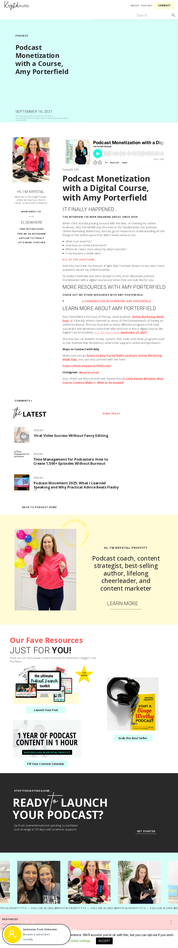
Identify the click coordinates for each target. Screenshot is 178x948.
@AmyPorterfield (89, 372)
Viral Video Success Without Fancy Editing (71, 435)
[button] (45, 929)
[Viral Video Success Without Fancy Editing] (21, 435)
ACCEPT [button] (104, 941)
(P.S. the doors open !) (121, 333)
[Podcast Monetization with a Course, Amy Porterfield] (133, 71)
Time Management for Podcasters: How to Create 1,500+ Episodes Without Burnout (70, 461)
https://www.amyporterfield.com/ (87, 366)
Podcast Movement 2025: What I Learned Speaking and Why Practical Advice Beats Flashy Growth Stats (76, 486)
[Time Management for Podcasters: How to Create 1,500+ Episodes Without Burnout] (21, 458)
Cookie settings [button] (80, 941)
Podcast (21, 35)
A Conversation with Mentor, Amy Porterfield (116, 301)
